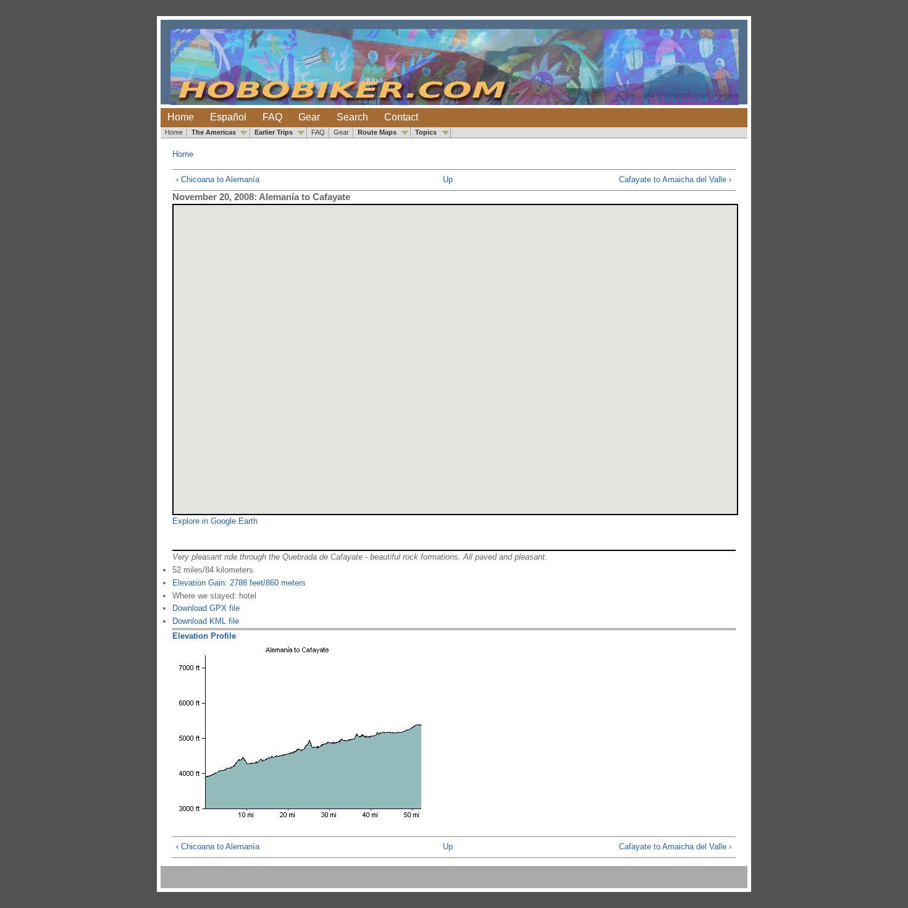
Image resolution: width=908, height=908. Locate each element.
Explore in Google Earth (215, 521)
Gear (309, 117)
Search (352, 117)
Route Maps (377, 132)
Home (180, 117)
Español (228, 117)
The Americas (213, 132)
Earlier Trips (273, 132)
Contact (401, 117)
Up (448, 179)
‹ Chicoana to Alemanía (217, 179)
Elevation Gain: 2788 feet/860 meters (239, 582)
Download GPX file (206, 608)
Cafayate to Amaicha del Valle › (675, 179)
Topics (426, 132)
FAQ (272, 117)
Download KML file (205, 621)
